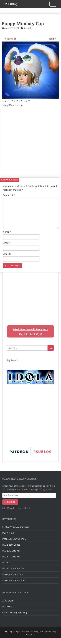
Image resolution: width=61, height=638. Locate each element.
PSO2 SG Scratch (11, 556)
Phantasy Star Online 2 (14, 538)
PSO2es (6, 562)
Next (52, 38)
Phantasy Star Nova (12, 574)
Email (6, 242)
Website (7, 253)
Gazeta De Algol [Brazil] (14, 612)
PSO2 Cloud (8, 532)
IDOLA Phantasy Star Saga (15, 526)
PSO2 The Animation (13, 568)
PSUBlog (11, 4)
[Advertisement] (30, 138)
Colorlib (42, 631)
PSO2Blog (7, 606)
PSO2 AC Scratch (11, 550)
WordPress (30, 634)
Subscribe (10, 501)
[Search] (51, 348)
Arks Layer (7, 600)
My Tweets (12, 360)
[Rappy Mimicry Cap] (30, 69)
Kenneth (27, 28)
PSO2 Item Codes (11, 544)
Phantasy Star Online (13, 580)
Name (7, 231)
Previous (11, 38)
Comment (9, 195)
